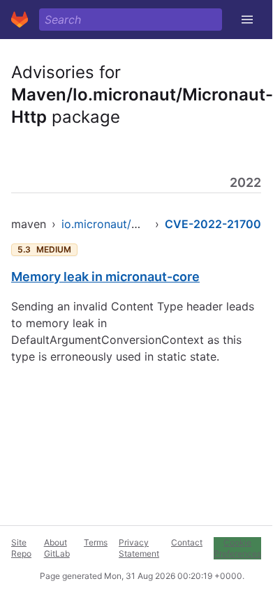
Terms (96, 542)
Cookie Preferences (237, 548)
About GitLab (57, 548)
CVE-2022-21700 (213, 224)
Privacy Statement (139, 548)
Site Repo (21, 548)
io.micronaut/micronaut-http (136, 224)
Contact (186, 542)
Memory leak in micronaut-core (105, 276)
